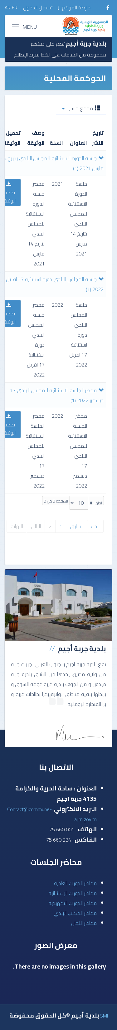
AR (8, 7)
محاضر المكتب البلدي (75, 913)
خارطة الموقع (76, 7)
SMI (104, 1015)
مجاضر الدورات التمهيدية (72, 903)
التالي (36, 526)
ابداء (95, 526)
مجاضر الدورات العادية (75, 883)
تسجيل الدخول (37, 7)
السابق (76, 526)
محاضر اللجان (84, 923)
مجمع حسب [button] (80, 108)
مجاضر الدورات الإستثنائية (72, 893)
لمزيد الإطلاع (27, 54)
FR (15, 7)
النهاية (17, 526)
